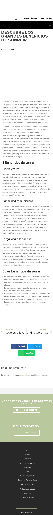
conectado (23, 375)
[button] (50, 25)
